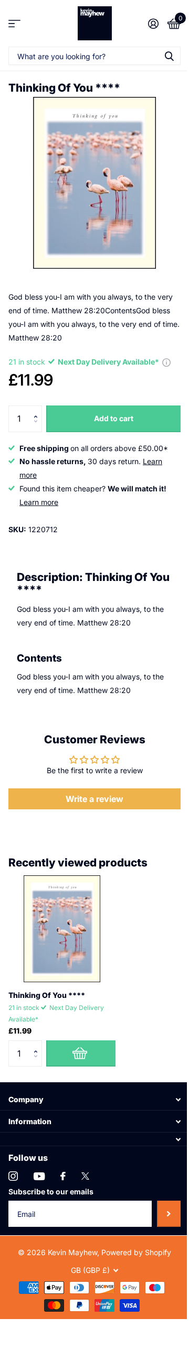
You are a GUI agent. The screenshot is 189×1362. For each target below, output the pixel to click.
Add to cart (113, 418)
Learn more (38, 502)
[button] (38, 409)
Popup (166, 361)
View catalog (14, 23)
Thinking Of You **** (46, 995)
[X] (85, 1176)
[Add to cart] (81, 1053)
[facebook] (63, 1176)
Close (94, 1099)
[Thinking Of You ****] (62, 928)
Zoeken (169, 56)
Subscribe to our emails (50, 1191)
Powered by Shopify (136, 1252)
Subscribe (169, 1214)
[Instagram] (13, 1176)
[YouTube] (39, 1176)
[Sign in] (153, 23)
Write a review (94, 799)
